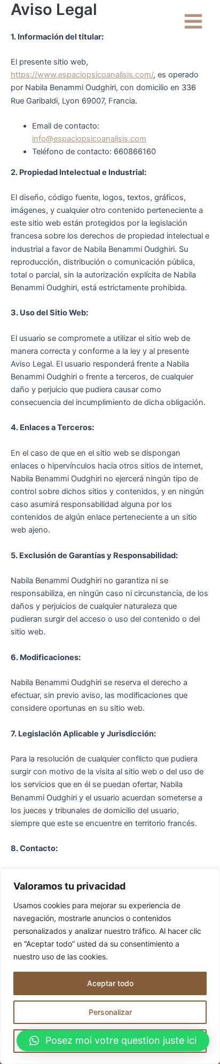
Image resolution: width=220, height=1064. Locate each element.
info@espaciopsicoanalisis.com (89, 139)
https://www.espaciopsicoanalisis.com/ (82, 75)
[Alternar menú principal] (193, 21)
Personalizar (110, 1012)
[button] (113, 1040)
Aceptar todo (110, 983)
